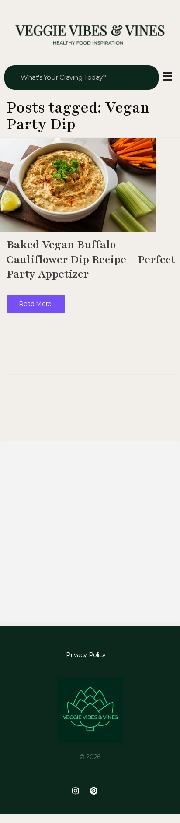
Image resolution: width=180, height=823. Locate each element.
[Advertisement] (90, 531)
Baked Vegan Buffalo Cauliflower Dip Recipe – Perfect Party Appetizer (91, 259)
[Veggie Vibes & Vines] (90, 35)
